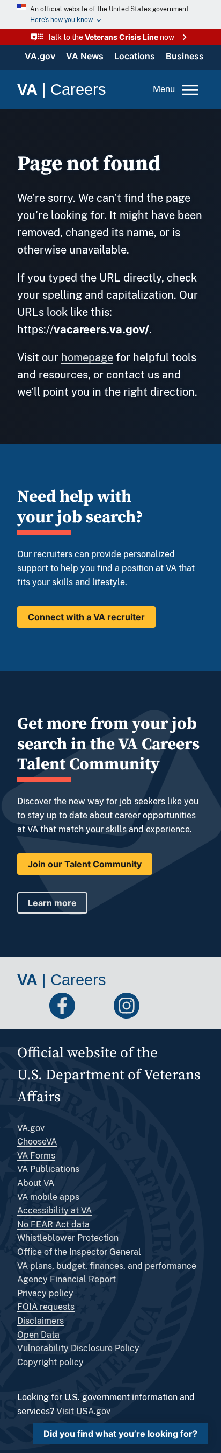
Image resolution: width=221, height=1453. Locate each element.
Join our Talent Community (85, 864)
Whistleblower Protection (68, 1238)
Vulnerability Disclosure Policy (78, 1348)
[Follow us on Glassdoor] (159, 1006)
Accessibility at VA (54, 1210)
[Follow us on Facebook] (62, 1006)
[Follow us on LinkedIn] (94, 1006)
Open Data (38, 1335)
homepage (87, 357)
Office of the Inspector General (79, 1252)
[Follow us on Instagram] (126, 1006)
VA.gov (40, 56)
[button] (110, 37)
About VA (35, 1183)
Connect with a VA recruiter (86, 617)
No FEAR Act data (53, 1224)
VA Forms (36, 1155)
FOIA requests (46, 1307)
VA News (85, 56)
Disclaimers (40, 1321)
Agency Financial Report (66, 1279)
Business (185, 56)
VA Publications (48, 1169)
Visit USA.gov (83, 1411)
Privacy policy (45, 1293)
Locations (134, 56)
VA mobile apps (48, 1197)
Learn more (52, 902)
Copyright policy (50, 1362)
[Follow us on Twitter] (30, 1006)
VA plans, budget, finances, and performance (106, 1266)
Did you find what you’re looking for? (120, 1433)
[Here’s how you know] (110, 14)
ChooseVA (37, 1141)
